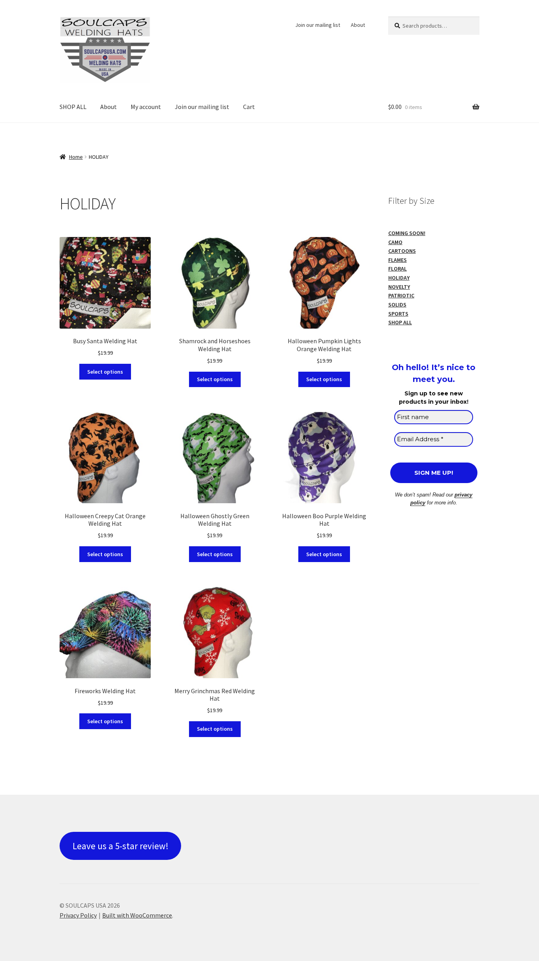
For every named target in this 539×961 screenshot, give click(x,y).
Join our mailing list (317, 24)
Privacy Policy (78, 915)
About (358, 24)
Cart (249, 107)
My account (146, 107)
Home (76, 156)
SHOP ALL (73, 107)
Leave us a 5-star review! (120, 846)
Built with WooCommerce (137, 915)
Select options (105, 371)
